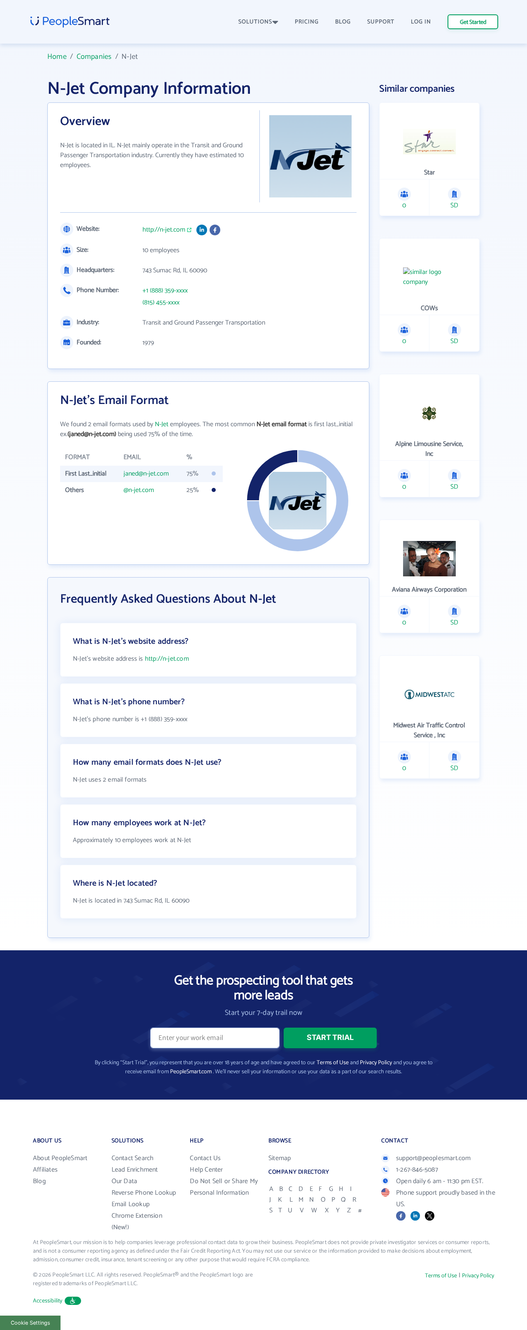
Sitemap (279, 1158)
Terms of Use (333, 1063)
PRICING (307, 22)
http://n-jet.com (163, 230)
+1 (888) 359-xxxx (165, 291)
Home (57, 57)
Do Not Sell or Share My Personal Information (224, 1187)
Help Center (206, 1169)
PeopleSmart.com (191, 1072)
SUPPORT (380, 22)
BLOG (343, 22)
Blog (39, 1181)
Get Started (473, 22)
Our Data (125, 1181)
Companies (94, 57)
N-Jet (161, 424)
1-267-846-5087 (417, 1169)
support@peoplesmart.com (433, 1158)
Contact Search (133, 1158)
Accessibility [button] (48, 1301)
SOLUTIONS (255, 22)
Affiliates (45, 1169)
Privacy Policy (376, 1063)
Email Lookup (130, 1204)
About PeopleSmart (60, 1158)
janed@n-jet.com (146, 473)
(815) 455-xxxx (161, 303)
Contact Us (205, 1158)
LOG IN (421, 22)
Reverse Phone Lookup (144, 1192)
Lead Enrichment (135, 1169)
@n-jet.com (139, 490)
